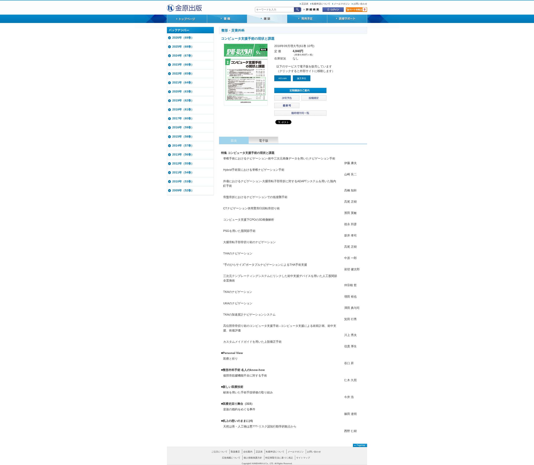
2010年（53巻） (183, 181)
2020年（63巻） (183, 91)
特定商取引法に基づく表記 (279, 457)
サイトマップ (303, 457)
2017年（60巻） (183, 118)
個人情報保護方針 (253, 457)
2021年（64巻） (183, 82)
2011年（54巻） (183, 172)
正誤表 (304, 4)
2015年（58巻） (183, 136)
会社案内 (247, 451)
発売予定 (307, 19)
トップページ (187, 19)
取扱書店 (235, 451)
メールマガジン (342, 4)
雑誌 (267, 19)
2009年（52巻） (183, 190)
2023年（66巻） (183, 64)
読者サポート (347, 19)
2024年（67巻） (183, 55)
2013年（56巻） (183, 154)
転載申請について (321, 4)
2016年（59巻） (183, 127)
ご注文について (219, 451)
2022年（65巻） (183, 73)
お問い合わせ (360, 4)
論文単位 (301, 78)
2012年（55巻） (183, 163)
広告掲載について (231, 457)
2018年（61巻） (183, 109)
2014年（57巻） (183, 145)
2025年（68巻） (183, 46)
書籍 (227, 19)
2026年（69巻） (183, 37)
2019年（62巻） (183, 100)
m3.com (282, 78)
